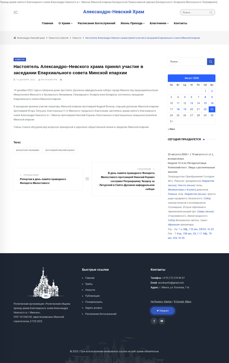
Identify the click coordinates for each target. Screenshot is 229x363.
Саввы (201, 211)
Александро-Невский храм (113, 12)
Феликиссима (176, 189)
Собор (207, 198)
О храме (64, 23)
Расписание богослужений (96, 23)
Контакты (180, 23)
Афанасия (173, 224)
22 (205, 109)
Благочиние (158, 23)
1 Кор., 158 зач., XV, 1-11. (189, 233)
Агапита (191, 189)
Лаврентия (207, 180)
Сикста (182, 185)
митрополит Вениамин (27, 150)
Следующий (144, 169)
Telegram (164, 310)
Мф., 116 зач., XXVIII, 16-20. (198, 229)
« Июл (171, 129)
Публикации (92, 295)
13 (191, 103)
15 (205, 103)
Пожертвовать (94, 301)
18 (178, 109)
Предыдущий (31, 175)
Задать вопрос (93, 307)
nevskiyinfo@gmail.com (171, 282)
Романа (172, 193)
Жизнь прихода (131, 23)
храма (140, 351)
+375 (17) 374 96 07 (173, 277)
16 (212, 103)
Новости (90, 289)
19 (184, 109)
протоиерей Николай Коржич (60, 150)
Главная (47, 23)
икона (172, 185)
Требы (89, 284)
